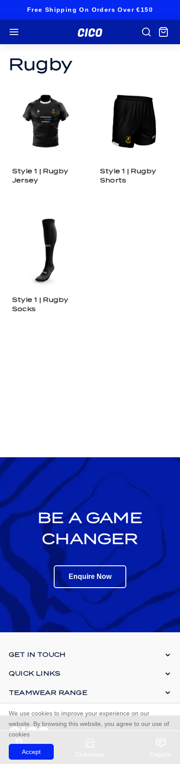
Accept (31, 751)
